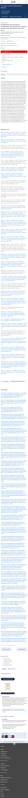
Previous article (6, 649)
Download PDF (6, 51)
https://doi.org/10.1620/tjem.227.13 (10, 45)
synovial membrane (4, 38)
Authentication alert (8, 665)
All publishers (3, 753)
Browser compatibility (5, 789)
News (2, 775)
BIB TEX (4, 59)
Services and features (5, 765)
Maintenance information (6, 777)
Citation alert (6, 663)
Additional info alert (8, 661)
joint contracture (17, 37)
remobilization (23, 37)
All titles (2, 749)
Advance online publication (16, 16)
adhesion (6, 37)
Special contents (4, 779)
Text (4, 62)
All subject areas (4, 751)
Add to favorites (7, 659)
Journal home (4, 16)
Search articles (4, 755)
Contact (2, 794)
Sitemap (2, 796)
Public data (3, 767)
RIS (3, 55)
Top (14, 744)
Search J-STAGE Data (5, 757)
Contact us (4, 67)
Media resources (4, 782)
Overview (2, 763)
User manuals (3, 787)
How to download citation (6, 64)
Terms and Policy (4, 769)
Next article (22, 649)
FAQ (1, 791)
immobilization (11, 37)
